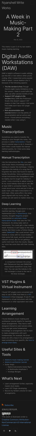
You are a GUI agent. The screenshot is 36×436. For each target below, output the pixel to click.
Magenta (19, 216)
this (22, 162)
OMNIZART (11, 232)
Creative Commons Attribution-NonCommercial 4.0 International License (16, 422)
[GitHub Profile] (4, 430)
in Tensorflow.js (21, 213)
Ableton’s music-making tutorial (17, 360)
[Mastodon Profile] (10, 430)
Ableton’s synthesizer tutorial (16, 362)
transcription (20, 142)
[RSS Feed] (15, 430)
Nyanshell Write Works (13, 5)
